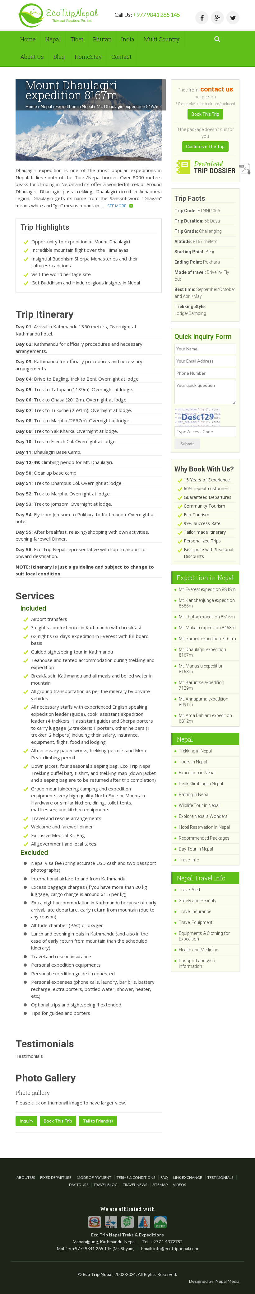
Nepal (53, 39)
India (127, 39)
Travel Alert (189, 889)
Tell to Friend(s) (98, 1120)
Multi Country (161, 39)
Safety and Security (197, 900)
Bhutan (102, 39)
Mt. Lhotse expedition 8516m (207, 616)
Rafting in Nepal (194, 794)
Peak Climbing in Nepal (201, 783)
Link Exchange (187, 1177)
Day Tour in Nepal (196, 848)
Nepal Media (227, 1281)
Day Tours (78, 1184)
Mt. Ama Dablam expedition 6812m (205, 718)
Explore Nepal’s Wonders (203, 816)
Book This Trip (58, 1120)
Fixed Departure (56, 1177)
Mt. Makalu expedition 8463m (207, 627)
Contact (121, 56)
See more (116, 206)
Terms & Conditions (136, 1177)
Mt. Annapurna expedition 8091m (203, 701)
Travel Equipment (195, 922)
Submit (187, 443)
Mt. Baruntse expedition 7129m (201, 685)
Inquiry (26, 1120)
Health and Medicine (198, 949)
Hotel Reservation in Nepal (204, 827)
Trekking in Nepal (195, 750)
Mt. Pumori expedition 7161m (207, 638)
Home (28, 39)
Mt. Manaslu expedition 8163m (201, 668)
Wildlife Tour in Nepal (199, 805)
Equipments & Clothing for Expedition (204, 936)
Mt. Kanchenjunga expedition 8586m (207, 603)
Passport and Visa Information (197, 963)
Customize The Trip (205, 146)
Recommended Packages (204, 838)
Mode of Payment (94, 1177)
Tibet (76, 39)
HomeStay (88, 56)
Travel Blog (106, 1184)
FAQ (164, 1177)
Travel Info (189, 859)
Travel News (135, 1184)
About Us (32, 56)
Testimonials (220, 1177)
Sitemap (160, 1184)
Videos (179, 1184)
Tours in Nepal (193, 761)
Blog (59, 56)
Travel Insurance (195, 911)
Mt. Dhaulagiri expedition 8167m (202, 652)
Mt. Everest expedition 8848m (207, 589)
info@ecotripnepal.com (175, 1248)
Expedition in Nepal (74, 106)
